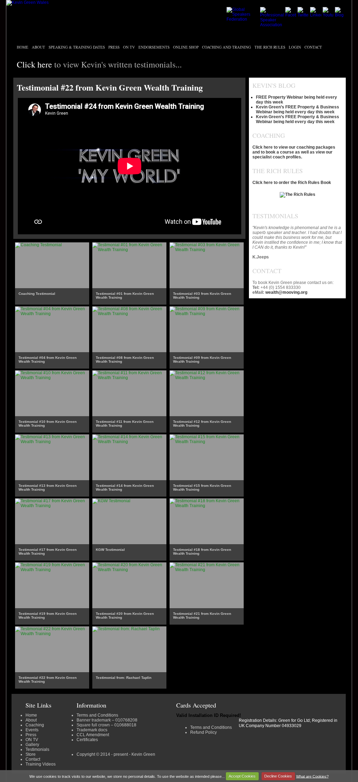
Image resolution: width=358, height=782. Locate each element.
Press (114, 47)
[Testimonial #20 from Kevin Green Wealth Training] (129, 569)
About (38, 47)
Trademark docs (92, 729)
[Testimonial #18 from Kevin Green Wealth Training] (207, 505)
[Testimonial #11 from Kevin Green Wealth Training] (129, 377)
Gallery (32, 744)
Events (32, 729)
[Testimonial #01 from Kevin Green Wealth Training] (129, 249)
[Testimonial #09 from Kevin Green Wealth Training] (207, 313)
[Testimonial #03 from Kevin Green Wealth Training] (207, 249)
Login (295, 47)
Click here (34, 64)
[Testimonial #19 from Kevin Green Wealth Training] (52, 569)
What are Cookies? (312, 776)
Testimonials (37, 749)
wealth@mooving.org (286, 292)
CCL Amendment (93, 734)
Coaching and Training (226, 47)
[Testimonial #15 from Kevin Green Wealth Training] (207, 441)
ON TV (129, 47)
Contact (313, 47)
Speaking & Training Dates (77, 47)
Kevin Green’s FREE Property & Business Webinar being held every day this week (297, 109)
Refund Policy (203, 732)
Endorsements (154, 47)
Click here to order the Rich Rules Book (291, 182)
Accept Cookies (242, 776)
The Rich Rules (270, 47)
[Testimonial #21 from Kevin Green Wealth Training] (207, 569)
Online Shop (186, 47)
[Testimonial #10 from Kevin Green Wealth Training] (52, 377)
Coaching (35, 725)
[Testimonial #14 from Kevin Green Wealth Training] (129, 441)
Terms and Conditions (97, 715)
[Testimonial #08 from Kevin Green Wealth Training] (129, 313)
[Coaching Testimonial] (38, 244)
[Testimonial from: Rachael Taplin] (126, 628)
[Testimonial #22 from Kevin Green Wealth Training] (52, 633)
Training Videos (41, 764)
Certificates (87, 739)
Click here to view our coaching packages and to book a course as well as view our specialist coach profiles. (293, 152)
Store (31, 754)
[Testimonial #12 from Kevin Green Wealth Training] (207, 377)
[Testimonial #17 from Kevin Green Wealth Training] (52, 505)
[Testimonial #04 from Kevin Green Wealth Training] (52, 313)
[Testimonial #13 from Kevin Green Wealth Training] (52, 441)
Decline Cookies (278, 776)
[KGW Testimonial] (111, 500)
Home (22, 47)
